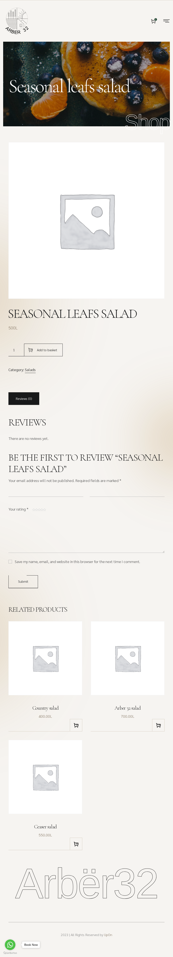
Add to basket (47, 350)
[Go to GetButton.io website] (10, 952)
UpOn (108, 934)
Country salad (45, 708)
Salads (30, 370)
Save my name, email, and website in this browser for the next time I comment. (77, 561)
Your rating (18, 509)
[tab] (23, 398)
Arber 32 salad (128, 708)
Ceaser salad (45, 826)
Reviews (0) (24, 398)
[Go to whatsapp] (10, 944)
